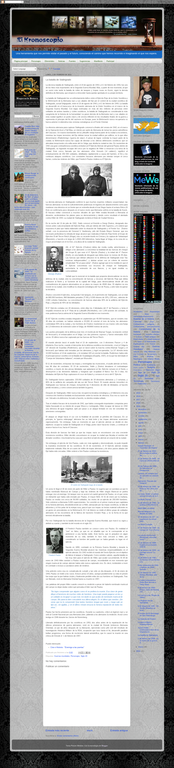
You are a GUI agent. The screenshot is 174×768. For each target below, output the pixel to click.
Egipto (139, 342)
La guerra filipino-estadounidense (145, 623)
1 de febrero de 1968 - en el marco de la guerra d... (148, 641)
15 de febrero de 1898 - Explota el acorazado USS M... (147, 545)
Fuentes (72, 61)
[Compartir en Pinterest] (89, 652)
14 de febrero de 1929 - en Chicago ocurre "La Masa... (149, 552)
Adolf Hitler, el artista (146, 508)
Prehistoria (151, 365)
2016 (138, 403)
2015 (138, 406)
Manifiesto (98, 61)
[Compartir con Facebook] (87, 652)
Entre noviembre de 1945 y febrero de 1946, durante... (148, 567)
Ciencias (137, 321)
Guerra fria (138, 347)
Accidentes (137, 312)
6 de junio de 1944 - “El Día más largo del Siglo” (30, 153)
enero (141, 647)
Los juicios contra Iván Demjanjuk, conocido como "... (147, 537)
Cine (152, 322)
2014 (138, 651)
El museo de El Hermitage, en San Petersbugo (148, 614)
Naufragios (137, 359)
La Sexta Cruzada (145, 524)
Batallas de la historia (143, 319)
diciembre (142, 409)
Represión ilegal (153, 370)
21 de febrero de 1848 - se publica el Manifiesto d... (148, 504)
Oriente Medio (154, 359)
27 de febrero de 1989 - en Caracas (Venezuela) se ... (149, 461)
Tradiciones (142, 384)
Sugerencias (85, 61)
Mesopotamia (152, 354)
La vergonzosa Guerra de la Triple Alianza (31, 321)
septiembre (143, 419)
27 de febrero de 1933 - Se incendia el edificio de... (147, 453)
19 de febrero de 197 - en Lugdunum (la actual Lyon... (148, 519)
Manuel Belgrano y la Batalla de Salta (146, 513)
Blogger (105, 746)
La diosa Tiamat (144, 499)
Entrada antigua (119, 730)
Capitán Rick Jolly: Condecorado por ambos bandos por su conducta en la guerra (32, 130)
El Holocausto (150, 342)
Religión (151, 367)
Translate (56, 69)
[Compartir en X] (84, 652)
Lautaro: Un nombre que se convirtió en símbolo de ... (148, 476)
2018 (138, 396)
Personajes (36, 61)
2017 (138, 400)
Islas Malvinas (150, 352)
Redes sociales (138, 367)
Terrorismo (155, 381)
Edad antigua (150, 337)
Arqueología (155, 312)
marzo (141, 439)
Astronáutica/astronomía (143, 316)
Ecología (139, 337)
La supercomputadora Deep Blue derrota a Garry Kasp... (147, 582)
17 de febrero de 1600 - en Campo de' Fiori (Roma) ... (149, 530)
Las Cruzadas (138, 354)
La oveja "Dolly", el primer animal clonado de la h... (148, 495)
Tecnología (138, 381)
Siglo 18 (141, 373)
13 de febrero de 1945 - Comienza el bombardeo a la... (149, 560)
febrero (141, 443)
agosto (141, 423)
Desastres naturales (153, 334)
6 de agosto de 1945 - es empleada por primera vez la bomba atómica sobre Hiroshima (31, 275)
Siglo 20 (84, 656)
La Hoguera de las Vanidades (145, 602)
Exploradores (138, 344)
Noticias (61, 61)
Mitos (135, 356)
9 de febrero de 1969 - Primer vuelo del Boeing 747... (148, 590)
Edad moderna (154, 339)
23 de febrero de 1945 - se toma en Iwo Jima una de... (148, 489)
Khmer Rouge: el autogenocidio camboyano (31, 175)
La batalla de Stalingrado (148, 635)
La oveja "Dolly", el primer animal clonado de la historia (31, 249)
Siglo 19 (155, 372)
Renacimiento (137, 370)
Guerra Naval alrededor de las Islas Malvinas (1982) (31, 228)
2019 (138, 393)
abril (140, 436)
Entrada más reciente (57, 730)
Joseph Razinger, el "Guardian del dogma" (148, 447)
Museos (150, 356)
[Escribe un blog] (82, 652)
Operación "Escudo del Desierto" (29, 299)
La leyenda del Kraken (147, 619)
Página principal (20, 61)
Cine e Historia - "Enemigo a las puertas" (67, 647)
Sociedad (149, 378)
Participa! (110, 61)
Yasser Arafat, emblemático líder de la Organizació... (148, 630)
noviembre (142, 413)
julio (140, 426)
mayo (140, 433)
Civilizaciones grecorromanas (146, 327)
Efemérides (49, 61)
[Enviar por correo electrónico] (79, 652)
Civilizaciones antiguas (143, 324)
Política (136, 365)
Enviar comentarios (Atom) (68, 736)
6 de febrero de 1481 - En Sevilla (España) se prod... (148, 608)
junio (140, 429)
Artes (147, 314)
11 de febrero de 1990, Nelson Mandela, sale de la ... (147, 575)
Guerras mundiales (62, 656)
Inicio (90, 730)
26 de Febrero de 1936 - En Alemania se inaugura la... (148, 468)
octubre (141, 416)
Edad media (138, 339)
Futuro (152, 344)
